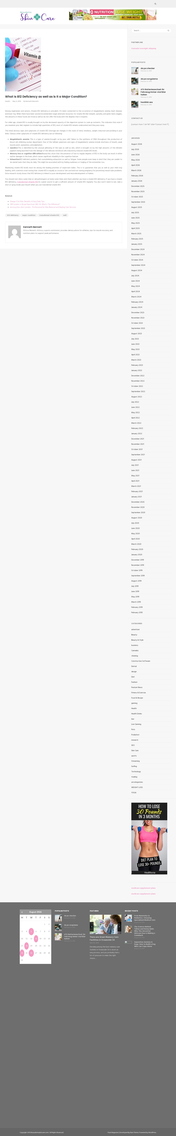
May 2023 (135, 349)
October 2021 (136, 449)
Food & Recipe (137, 698)
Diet (133, 677)
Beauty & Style (137, 640)
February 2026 (137, 176)
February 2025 (137, 239)
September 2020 (138, 512)
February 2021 (137, 491)
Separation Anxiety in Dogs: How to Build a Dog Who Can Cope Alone (144, 944)
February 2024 (137, 302)
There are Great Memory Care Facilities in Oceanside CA (104, 938)
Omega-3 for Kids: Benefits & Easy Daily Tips (27, 201)
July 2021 (135, 465)
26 (31, 953)
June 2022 (135, 407)
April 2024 (135, 291)
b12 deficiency (12, 215)
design (134, 671)
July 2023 (135, 339)
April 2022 (135, 418)
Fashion (134, 682)
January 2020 (136, 554)
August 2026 (136, 144)
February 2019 (137, 607)
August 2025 (136, 207)
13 (36, 939)
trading (134, 777)
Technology (136, 771)
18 (27, 946)
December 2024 (138, 249)
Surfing (134, 766)
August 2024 (136, 270)
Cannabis (135, 650)
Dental (134, 666)
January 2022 (136, 433)
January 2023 (136, 370)
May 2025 (135, 223)
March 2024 (136, 297)
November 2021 (137, 444)
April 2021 (135, 481)
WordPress (152, 1132)
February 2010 (137, 612)
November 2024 (138, 254)
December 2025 (137, 186)
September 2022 (138, 391)
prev (92, 926)
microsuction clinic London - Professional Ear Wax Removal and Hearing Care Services (43, 207)
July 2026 (135, 149)
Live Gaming (136, 724)
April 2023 (135, 354)
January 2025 (136, 244)
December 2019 (137, 560)
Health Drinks (136, 713)
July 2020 (135, 523)
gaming (134, 703)
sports (134, 756)
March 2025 (136, 233)
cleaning (134, 656)
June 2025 (135, 218)
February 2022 (137, 428)
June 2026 (135, 154)
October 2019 (136, 570)
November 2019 (137, 565)
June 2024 (135, 281)
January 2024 (136, 307)
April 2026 (135, 165)
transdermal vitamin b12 (49, 215)
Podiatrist (135, 735)
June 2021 (135, 470)
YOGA (133, 792)
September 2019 (138, 575)
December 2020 (137, 502)
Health (7, 101)
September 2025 (138, 202)
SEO (133, 745)
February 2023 (137, 365)
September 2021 (138, 454)
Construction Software (140, 661)
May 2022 (135, 412)
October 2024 (137, 260)
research (134, 740)
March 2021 (136, 486)
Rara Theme (134, 1132)
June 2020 (135, 528)
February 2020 (137, 549)
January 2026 (136, 181)
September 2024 (138, 265)
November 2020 (138, 507)
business (134, 645)
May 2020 (135, 533)
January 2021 (136, 497)
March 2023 (136, 360)
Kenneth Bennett (32, 101)
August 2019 (136, 581)
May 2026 (135, 160)
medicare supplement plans (143, 888)
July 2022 (135, 402)
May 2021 (135, 475)
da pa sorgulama (149, 79)
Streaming (135, 761)
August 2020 (136, 518)
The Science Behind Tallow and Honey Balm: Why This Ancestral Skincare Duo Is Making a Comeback (144, 931)
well (64, 215)
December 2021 (137, 439)
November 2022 (138, 381)
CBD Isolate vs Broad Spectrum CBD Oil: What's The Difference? (35, 204)
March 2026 (136, 170)
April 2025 (135, 228)
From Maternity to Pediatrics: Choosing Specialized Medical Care (144, 918)
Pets (133, 729)
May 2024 (135, 286)
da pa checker (148, 68)
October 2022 (137, 386)
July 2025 (135, 212)
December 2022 (137, 375)
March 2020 (136, 544)
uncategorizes (137, 782)
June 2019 (135, 591)
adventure (135, 629)
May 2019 (135, 597)
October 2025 (137, 197)
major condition (28, 215)
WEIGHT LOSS (137, 787)
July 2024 (135, 275)
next (119, 926)
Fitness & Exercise (138, 692)
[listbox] (105, 939)
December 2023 (137, 312)
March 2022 (136, 423)
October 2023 (137, 323)
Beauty (134, 635)
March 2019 (136, 602)
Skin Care (135, 750)
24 (22, 953)
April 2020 (135, 539)
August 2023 (136, 333)
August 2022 (136, 397)
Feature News (136, 687)
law (132, 719)
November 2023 (137, 318)
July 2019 (135, 586)
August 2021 (136, 460)
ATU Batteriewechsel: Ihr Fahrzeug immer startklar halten (153, 92)
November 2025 (138, 191)
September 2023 (138, 328)
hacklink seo (147, 102)
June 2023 (135, 344)
